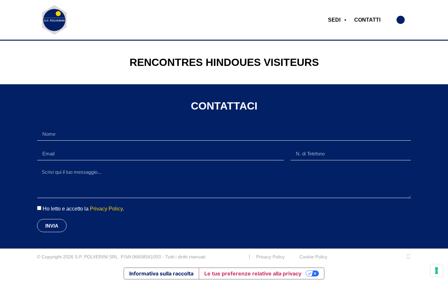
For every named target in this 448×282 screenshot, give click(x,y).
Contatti (367, 20)
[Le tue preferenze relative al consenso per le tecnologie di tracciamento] (436, 270)
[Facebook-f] (408, 256)
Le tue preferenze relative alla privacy (252, 273)
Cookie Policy (313, 256)
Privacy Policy (106, 209)
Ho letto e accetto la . (83, 209)
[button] (401, 20)
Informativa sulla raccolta (161, 273)
